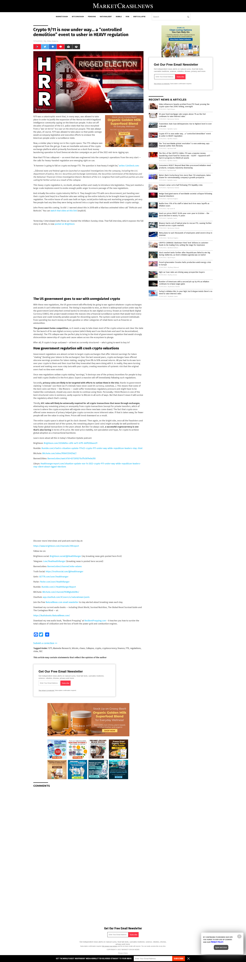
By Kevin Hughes (173, 199)
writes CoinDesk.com (129, 165)
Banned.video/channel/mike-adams (64, 566)
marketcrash (62, 17)
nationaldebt (106, 17)
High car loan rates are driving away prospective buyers (182, 272)
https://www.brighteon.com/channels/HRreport (56, 546)
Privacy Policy (123, 953)
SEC (41, 651)
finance (121, 648)
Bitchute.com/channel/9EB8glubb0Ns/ (60, 592)
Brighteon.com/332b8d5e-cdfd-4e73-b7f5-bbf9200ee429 (70, 443)
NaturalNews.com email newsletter (62, 602)
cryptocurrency (109, 648)
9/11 (50, 648)
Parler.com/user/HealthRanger (55, 582)
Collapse (90, 648)
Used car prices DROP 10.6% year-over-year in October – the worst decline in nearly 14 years (184, 214)
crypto (98, 648)
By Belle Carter (172, 129)
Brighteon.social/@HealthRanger (65, 556)
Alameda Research (62, 648)
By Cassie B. (171, 208)
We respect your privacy (109, 946)
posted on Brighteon (64, 224)
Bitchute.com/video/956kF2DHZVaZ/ (59, 453)
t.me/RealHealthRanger (54, 561)
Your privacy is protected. (46, 690)
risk (127, 17)
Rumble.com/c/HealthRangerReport (59, 587)
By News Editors (173, 248)
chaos (82, 648)
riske (35, 651)
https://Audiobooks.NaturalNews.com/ (51, 615)
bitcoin (75, 648)
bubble (119, 17)
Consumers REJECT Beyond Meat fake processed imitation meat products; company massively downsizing (185, 166)
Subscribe (178, 958)
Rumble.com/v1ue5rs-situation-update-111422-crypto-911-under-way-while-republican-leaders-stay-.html (92, 448)
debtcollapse (139, 17)
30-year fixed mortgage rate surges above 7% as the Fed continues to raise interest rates (182, 115)
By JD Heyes (171, 109)
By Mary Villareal (173, 267)
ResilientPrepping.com (95, 620)
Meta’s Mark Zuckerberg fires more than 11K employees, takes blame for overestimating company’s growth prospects (185, 176)
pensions (92, 17)
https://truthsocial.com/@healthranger (64, 571)
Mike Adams (52, 41)
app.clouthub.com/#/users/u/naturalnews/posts (66, 597)
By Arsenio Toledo (173, 119)
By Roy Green (172, 275)
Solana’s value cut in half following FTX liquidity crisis (181, 185)
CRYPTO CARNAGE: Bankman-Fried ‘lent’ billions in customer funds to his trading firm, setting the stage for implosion (183, 244)
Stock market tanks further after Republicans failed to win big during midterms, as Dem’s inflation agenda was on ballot (184, 254)
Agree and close (221, 947)
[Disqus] (88, 821)
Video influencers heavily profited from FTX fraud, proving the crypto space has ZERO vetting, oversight (184, 105)
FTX (127, 648)
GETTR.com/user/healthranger (53, 576)
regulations (135, 648)
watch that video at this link (64, 210)
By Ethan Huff (172, 148)
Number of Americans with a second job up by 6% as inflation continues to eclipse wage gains (184, 283)
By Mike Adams (172, 139)
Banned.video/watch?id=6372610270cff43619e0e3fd (71, 458)
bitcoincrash (78, 17)
